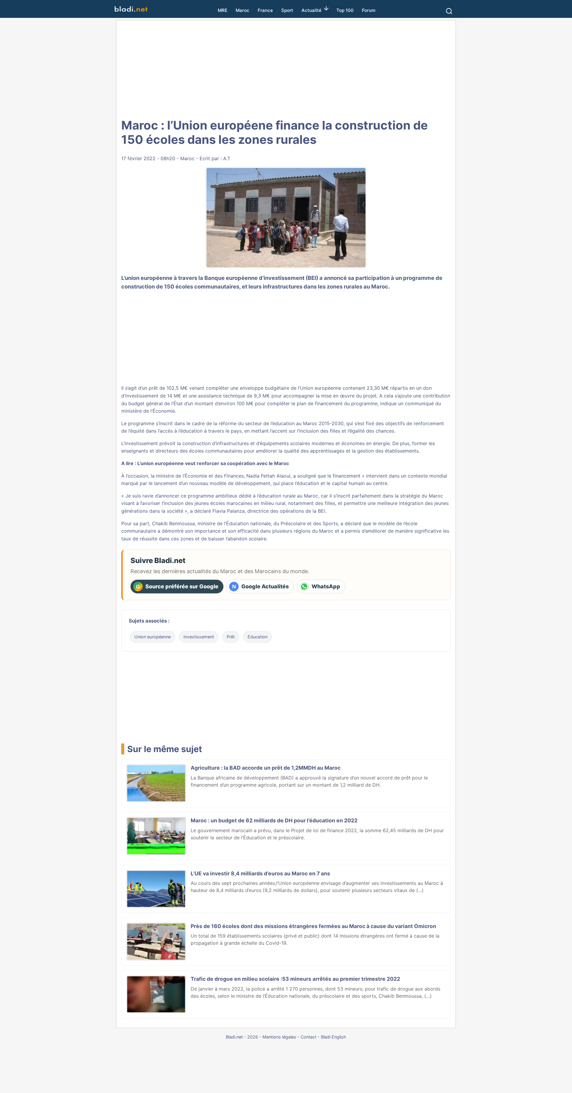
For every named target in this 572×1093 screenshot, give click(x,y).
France (265, 10)
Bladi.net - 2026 (242, 1036)
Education (258, 636)
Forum (368, 10)
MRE (222, 10)
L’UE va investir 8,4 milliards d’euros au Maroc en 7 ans (260, 873)
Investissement (199, 636)
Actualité (311, 10)
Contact (308, 1036)
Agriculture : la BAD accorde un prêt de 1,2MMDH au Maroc (266, 768)
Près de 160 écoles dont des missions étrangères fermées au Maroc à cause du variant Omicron (313, 926)
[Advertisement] (286, 68)
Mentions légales (279, 1036)
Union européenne (152, 636)
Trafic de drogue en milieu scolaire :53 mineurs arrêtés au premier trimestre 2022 (295, 979)
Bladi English (333, 1036)
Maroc (242, 10)
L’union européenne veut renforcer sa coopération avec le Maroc (213, 463)
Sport (287, 10)
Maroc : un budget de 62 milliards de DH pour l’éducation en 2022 (274, 820)
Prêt (231, 636)
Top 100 (345, 10)
